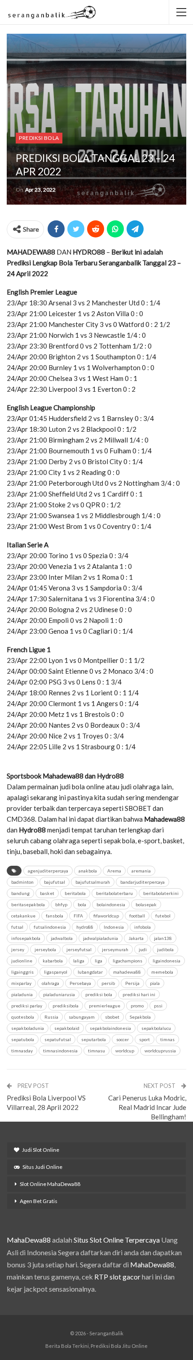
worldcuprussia (160, 1050)
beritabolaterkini (161, 893)
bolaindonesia (110, 904)
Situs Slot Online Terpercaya (117, 1239)
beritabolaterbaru (114, 893)
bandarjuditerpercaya (142, 882)
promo (137, 1005)
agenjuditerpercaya (48, 870)
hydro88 (84, 927)
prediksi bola (98, 994)
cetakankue (23, 915)
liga (98, 960)
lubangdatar (90, 972)
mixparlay (21, 983)
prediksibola (66, 1005)
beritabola (75, 893)
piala (155, 983)
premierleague (104, 1005)
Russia (51, 1017)
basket (47, 893)
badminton (22, 882)
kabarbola (53, 960)
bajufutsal (54, 882)
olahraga (50, 983)
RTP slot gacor (117, 1276)
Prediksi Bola (39, 137)
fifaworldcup (106, 915)
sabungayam (82, 1017)
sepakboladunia (27, 1028)
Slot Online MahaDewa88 (50, 1184)
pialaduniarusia (59, 994)
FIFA (78, 915)
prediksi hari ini (139, 994)
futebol (163, 915)
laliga (78, 960)
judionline (21, 960)
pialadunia (22, 994)
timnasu (96, 1050)
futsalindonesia (50, 927)
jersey (17, 949)
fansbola (54, 915)
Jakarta (136, 938)
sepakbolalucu (156, 1028)
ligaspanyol (55, 972)
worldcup (124, 1050)
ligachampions (127, 960)
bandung (20, 893)
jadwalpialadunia (100, 938)
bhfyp (61, 904)
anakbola (88, 870)
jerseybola (45, 949)
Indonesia (114, 927)
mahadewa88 (127, 972)
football (137, 915)
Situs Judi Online (42, 1166)
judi (143, 949)
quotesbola (22, 1017)
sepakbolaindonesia (110, 1028)
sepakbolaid (66, 1028)
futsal (17, 927)
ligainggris (22, 972)
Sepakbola (140, 1017)
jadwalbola (62, 938)
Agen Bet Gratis (38, 1201)
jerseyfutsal (79, 949)
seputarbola (93, 1039)
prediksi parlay (26, 1005)
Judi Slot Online (40, 1149)
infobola (142, 927)
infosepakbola (25, 938)
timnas (167, 1039)
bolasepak (146, 904)
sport (144, 1039)
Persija (132, 983)
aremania (141, 870)
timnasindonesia (60, 1050)
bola (82, 904)
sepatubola (22, 1039)
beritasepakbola (28, 904)
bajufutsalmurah (92, 882)
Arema (114, 870)
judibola (165, 949)
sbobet (112, 1017)
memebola (162, 972)
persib (108, 983)
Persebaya (80, 983)
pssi (158, 1005)
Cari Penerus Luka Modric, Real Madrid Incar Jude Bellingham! (147, 1107)
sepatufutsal (57, 1039)
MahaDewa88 (29, 1239)
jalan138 (163, 938)
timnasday (22, 1050)
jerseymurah (115, 949)
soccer (122, 1039)
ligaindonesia (166, 960)
